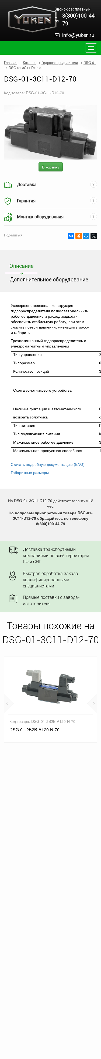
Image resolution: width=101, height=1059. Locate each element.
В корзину (50, 167)
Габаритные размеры (30, 472)
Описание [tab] (21, 266)
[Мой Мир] (86, 236)
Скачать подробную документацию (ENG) (48, 464)
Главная (10, 62)
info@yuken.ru (78, 35)
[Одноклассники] (78, 236)
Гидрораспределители (59, 62)
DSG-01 (89, 62)
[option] (50, 700)
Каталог (29, 62)
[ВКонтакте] (71, 236)
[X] (93, 236)
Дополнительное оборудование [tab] (49, 279)
